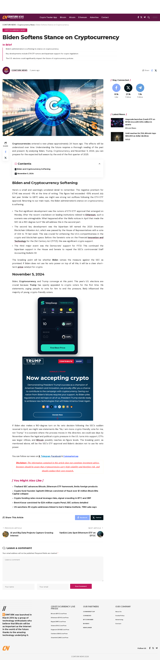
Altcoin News (130, 128)
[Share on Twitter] (156, 70)
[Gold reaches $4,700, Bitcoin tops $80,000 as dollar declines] (117, 136)
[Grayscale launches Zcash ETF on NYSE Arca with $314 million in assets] (117, 122)
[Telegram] (144, 17)
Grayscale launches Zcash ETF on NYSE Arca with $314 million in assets (140, 122)
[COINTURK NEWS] (13, 17)
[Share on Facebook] (152, 70)
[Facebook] (138, 17)
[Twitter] (141, 17)
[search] (148, 17)
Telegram (45, 456)
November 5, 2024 (25, 173)
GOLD (127, 139)
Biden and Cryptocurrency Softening (33, 169)
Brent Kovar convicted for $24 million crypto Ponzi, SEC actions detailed (51, 502)
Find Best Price (57, 347)
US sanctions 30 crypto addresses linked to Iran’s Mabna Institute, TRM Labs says (55, 507)
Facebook (56, 456)
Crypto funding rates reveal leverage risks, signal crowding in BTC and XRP (52, 498)
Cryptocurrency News (14, 30)
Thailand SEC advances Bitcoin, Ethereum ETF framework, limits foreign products (56, 486)
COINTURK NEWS (19, 70)
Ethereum (91, 214)
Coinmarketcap (70, 456)
